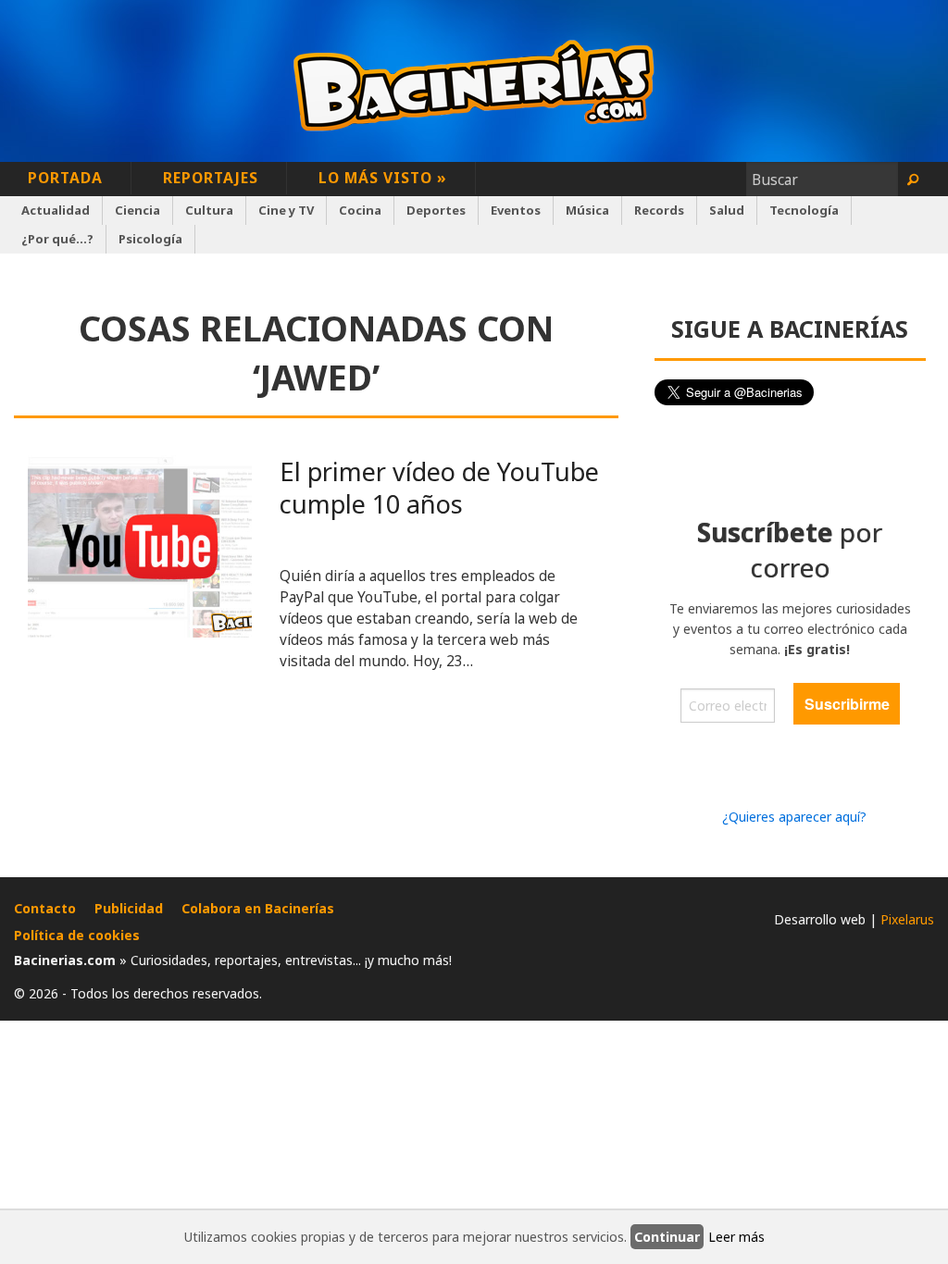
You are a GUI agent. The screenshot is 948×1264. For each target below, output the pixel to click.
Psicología (150, 238)
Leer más (736, 1236)
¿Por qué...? (57, 238)
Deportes (436, 210)
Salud (726, 210)
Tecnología (804, 210)
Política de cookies (77, 935)
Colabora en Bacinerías (257, 908)
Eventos (516, 210)
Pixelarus (907, 919)
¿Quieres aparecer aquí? (794, 816)
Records (659, 210)
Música (587, 210)
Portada (65, 177)
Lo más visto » (382, 177)
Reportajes (210, 177)
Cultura (209, 210)
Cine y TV (286, 210)
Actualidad (55, 210)
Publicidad (128, 908)
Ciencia (137, 210)
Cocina (360, 210)
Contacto (45, 908)
